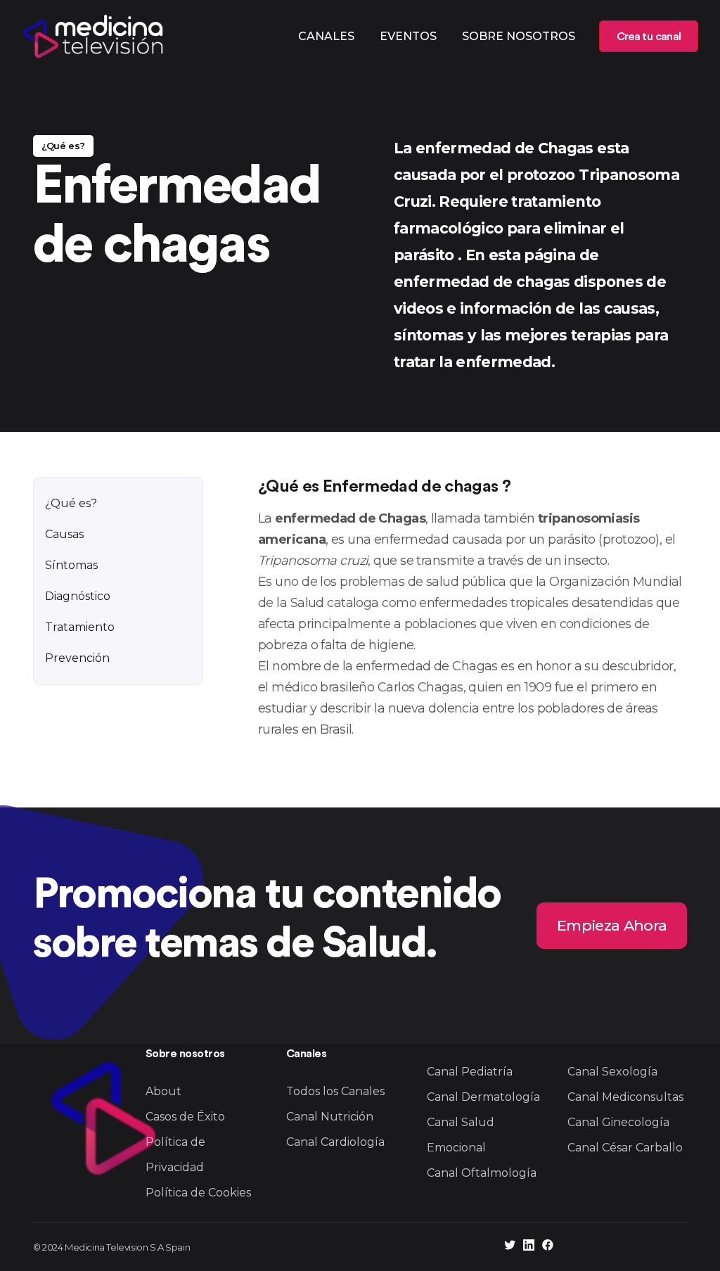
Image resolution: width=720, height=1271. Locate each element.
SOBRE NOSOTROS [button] (518, 36)
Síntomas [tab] (71, 565)
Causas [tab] (64, 534)
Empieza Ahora (612, 925)
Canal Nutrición (329, 1116)
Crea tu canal (649, 36)
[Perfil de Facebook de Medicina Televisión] (547, 1246)
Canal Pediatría (470, 1071)
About (163, 1091)
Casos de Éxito (185, 1116)
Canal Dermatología (483, 1097)
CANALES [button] (326, 36)
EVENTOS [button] (408, 36)
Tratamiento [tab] (80, 627)
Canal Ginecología (618, 1122)
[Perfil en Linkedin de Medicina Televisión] (528, 1246)
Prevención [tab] (77, 658)
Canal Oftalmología (481, 1173)
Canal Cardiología (335, 1142)
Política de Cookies (198, 1192)
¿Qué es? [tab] (71, 503)
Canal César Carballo (625, 1147)
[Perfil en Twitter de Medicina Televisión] (510, 1246)
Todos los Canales (335, 1091)
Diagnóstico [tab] (77, 596)
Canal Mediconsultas (625, 1097)
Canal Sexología (612, 1071)
